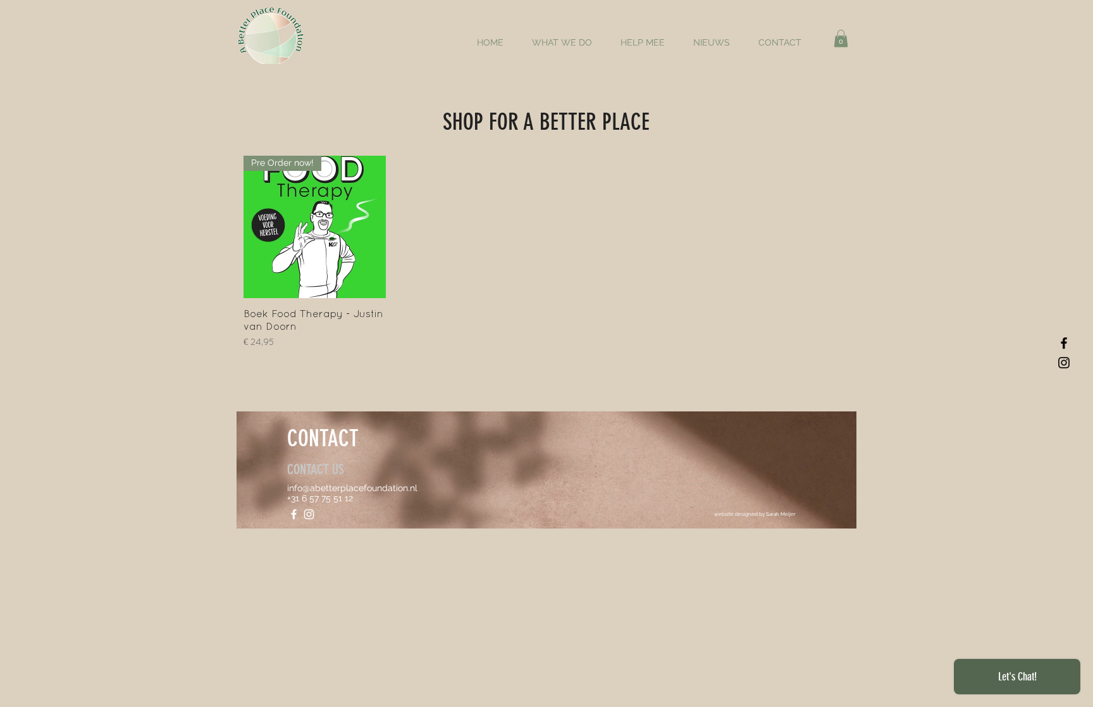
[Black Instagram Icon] (1063, 362)
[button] (841, 38)
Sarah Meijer (781, 514)
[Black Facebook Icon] (1063, 343)
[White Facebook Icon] (293, 514)
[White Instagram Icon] (309, 514)
